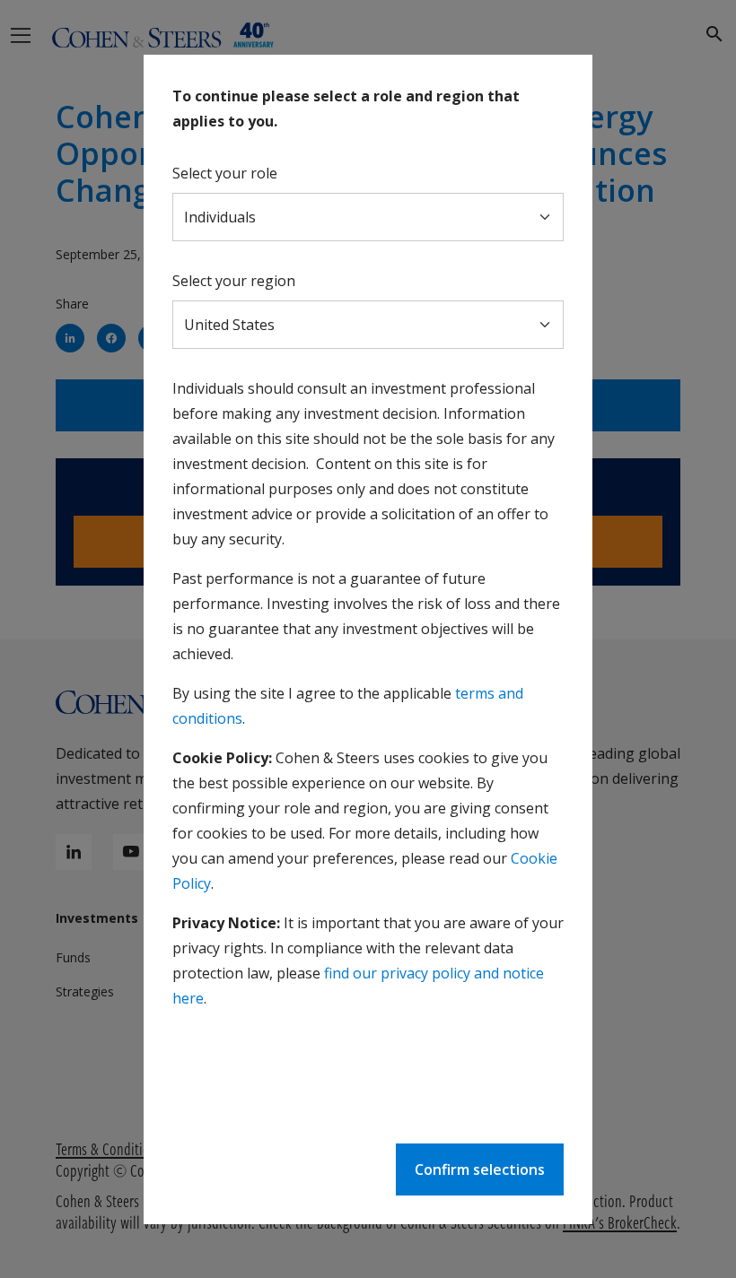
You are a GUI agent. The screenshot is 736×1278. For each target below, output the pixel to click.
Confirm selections (480, 1169)
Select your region (233, 281)
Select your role (224, 173)
